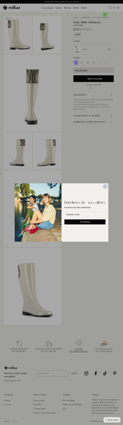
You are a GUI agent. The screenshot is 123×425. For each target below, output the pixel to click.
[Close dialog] (105, 186)
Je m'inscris (85, 222)
